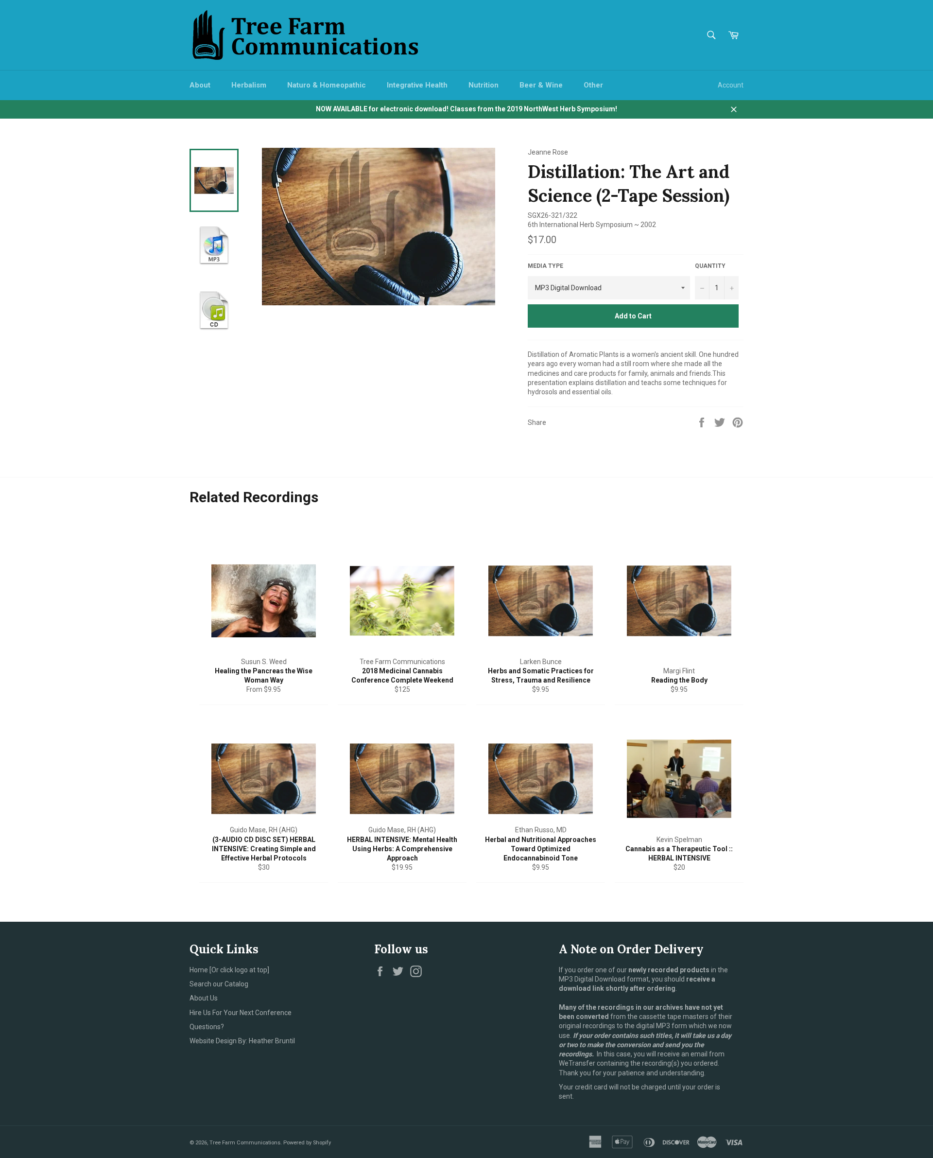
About (200, 85)
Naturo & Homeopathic (326, 85)
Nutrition (483, 85)
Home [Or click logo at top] (229, 970)
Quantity (710, 266)
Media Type (545, 266)
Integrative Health (417, 85)
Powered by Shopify (307, 1143)
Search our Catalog (219, 984)
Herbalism (248, 85)
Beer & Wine (541, 85)
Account (730, 85)
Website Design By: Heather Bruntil (242, 1041)
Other (593, 85)
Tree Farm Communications (244, 1143)
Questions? (207, 1027)
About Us (204, 998)
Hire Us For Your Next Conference (241, 1013)
